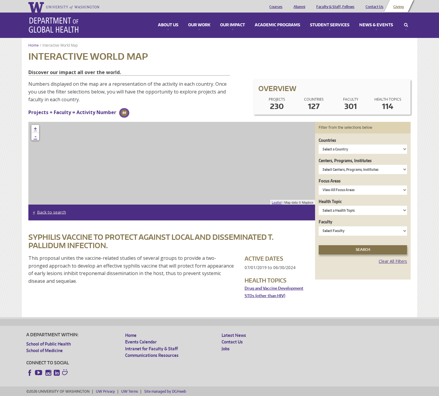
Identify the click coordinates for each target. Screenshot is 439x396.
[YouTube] (39, 372)
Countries (327, 140)
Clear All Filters (393, 261)
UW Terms (129, 391)
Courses (276, 7)
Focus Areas (329, 180)
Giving (398, 7)
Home (33, 45)
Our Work (199, 25)
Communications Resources (152, 355)
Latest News (234, 335)
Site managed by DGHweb (165, 391)
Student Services (329, 25)
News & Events (376, 25)
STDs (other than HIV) (265, 296)
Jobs (226, 348)
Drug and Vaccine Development (274, 288)
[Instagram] (48, 372)
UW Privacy (105, 391)
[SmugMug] (65, 373)
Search (406, 25)
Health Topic (330, 201)
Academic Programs (277, 25)
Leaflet (277, 202)
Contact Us (374, 7)
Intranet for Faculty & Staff (151, 348)
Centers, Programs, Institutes (345, 160)
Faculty (325, 221)
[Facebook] (29, 372)
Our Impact (232, 25)
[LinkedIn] (56, 372)
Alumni (299, 7)
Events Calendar (141, 341)
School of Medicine (44, 350)
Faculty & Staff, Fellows (335, 7)
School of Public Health (48, 343)
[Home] (53, 25)
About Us (168, 25)
